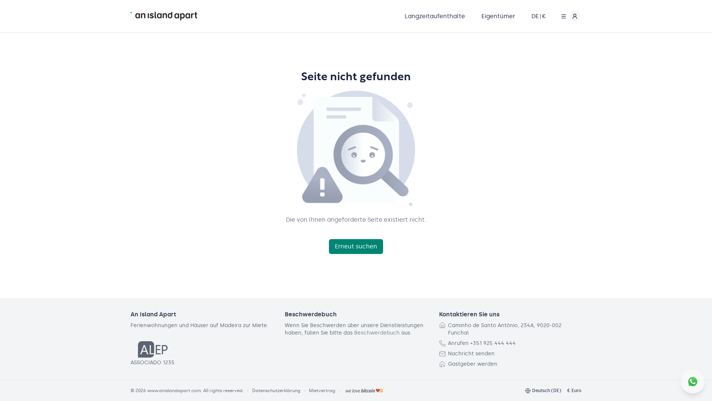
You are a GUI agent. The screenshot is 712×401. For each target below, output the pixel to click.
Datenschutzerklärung (276, 390)
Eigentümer (498, 16)
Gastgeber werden (472, 364)
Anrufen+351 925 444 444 (482, 343)
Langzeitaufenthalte (435, 16)
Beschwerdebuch (377, 333)
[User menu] (568, 16)
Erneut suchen (356, 246)
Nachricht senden (471, 354)
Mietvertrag (322, 390)
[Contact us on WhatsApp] (693, 382)
